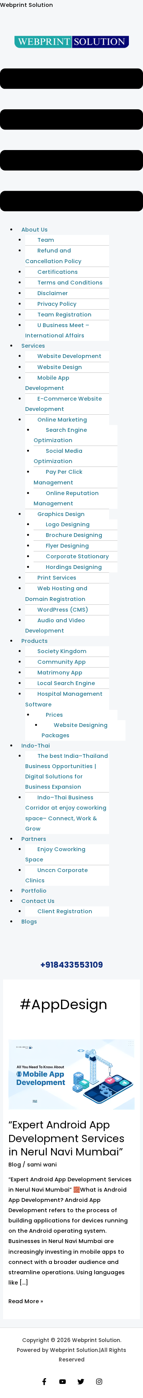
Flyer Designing (67, 546)
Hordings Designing (74, 567)
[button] (71, 141)
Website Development (69, 356)
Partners (33, 839)
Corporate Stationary (77, 556)
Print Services (56, 578)
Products (34, 641)
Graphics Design (61, 514)
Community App (61, 662)
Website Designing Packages (75, 730)
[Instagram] (99, 1381)
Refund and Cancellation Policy (53, 256)
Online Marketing (62, 419)
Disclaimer (52, 293)
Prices (54, 715)
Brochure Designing (74, 535)
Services (33, 346)
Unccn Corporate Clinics (56, 875)
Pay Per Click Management (58, 477)
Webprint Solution (26, 5)
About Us (34, 229)
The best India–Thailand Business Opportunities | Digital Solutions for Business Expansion (66, 771)
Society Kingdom (62, 651)
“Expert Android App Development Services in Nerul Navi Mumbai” (66, 1138)
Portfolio (34, 891)
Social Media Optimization (58, 456)
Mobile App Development (47, 383)
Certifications (57, 272)
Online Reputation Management (66, 498)
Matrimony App (59, 672)
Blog (14, 1164)
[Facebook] (44, 1381)
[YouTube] (62, 1381)
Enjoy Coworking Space (55, 854)
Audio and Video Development (55, 625)
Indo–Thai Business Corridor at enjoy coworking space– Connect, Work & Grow (65, 813)
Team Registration (64, 314)
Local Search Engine (66, 683)
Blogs (29, 921)
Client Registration (64, 911)
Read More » (25, 1300)
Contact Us (38, 901)
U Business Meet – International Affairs (57, 330)
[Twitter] (80, 1381)
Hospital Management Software (64, 699)
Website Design (59, 367)
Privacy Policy (56, 304)
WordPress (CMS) (62, 610)
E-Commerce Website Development (63, 404)
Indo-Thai (35, 745)
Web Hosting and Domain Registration (56, 593)
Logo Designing (68, 524)
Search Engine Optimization (60, 435)
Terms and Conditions (70, 282)
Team (45, 240)
